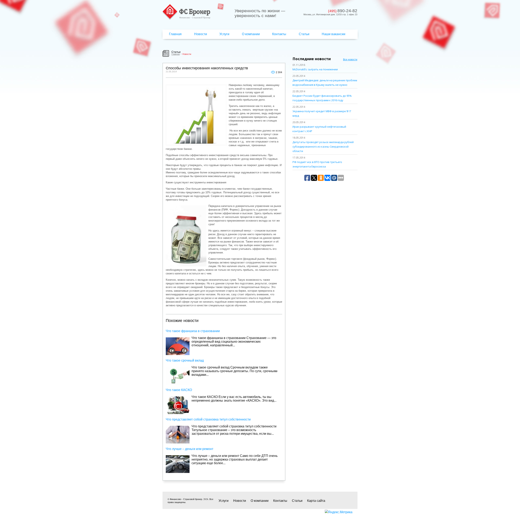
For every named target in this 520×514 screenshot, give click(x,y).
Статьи (304, 34)
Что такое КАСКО (179, 390)
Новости (200, 34)
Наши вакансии (333, 34)
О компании (251, 34)
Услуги (224, 34)
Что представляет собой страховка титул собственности (208, 419)
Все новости (350, 59)
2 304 (279, 72)
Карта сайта (316, 500)
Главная (175, 34)
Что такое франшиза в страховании (193, 331)
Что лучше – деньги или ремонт (189, 449)
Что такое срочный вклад (185, 360)
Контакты (279, 34)
